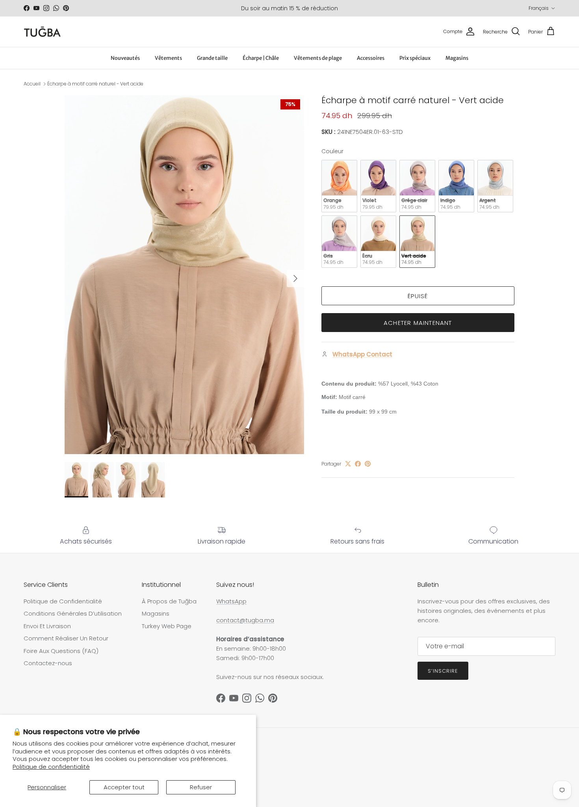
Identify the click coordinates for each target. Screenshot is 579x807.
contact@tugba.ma (245, 620)
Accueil (32, 83)
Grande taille (212, 58)
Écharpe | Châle (261, 58)
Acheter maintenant (418, 323)
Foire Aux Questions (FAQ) (61, 651)
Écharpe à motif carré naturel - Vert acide (95, 83)
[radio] (339, 186)
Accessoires (370, 58)
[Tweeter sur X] (348, 464)
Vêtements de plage (318, 58)
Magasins (456, 58)
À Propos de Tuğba (169, 601)
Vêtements (168, 58)
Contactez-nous (48, 663)
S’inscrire (443, 671)
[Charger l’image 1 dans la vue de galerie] (184, 274)
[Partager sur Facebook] (358, 464)
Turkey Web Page (166, 626)
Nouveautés (125, 58)
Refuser (201, 787)
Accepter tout (124, 787)
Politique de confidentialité (51, 766)
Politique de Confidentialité (63, 601)
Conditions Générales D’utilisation (73, 613)
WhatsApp (231, 601)
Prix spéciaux (415, 58)
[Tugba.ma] (42, 31)
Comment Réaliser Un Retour (66, 638)
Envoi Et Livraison (47, 626)
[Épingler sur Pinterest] (368, 464)
